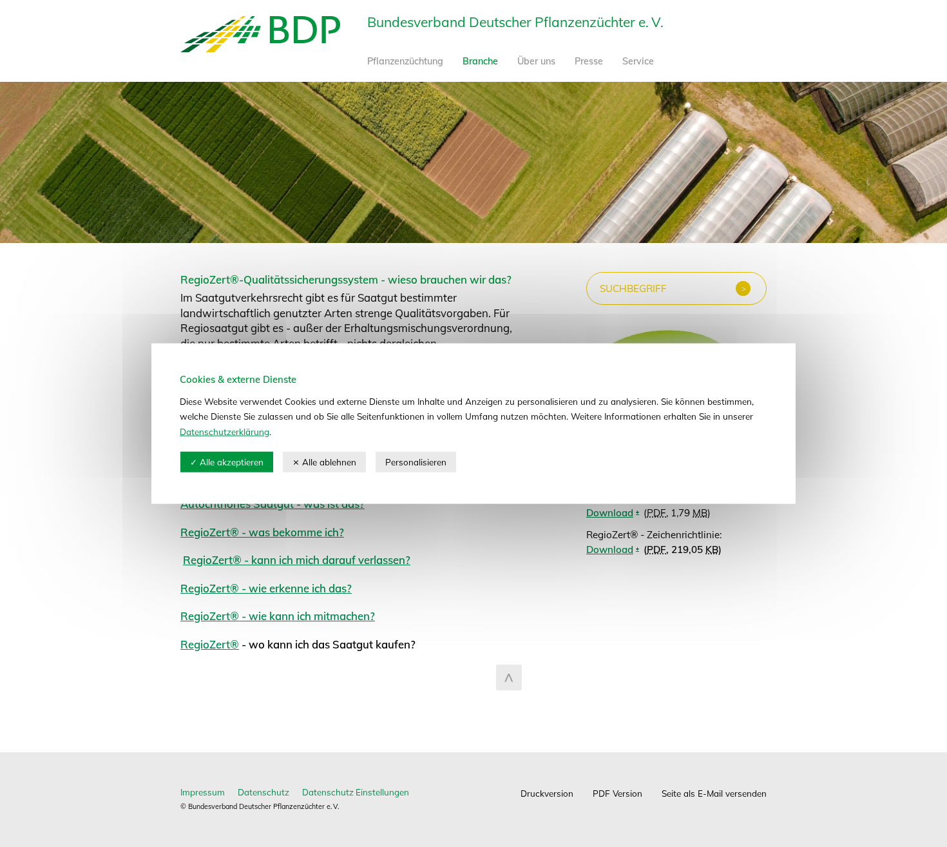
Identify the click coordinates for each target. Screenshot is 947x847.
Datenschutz (263, 791)
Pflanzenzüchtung (405, 61)
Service (638, 61)
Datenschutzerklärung (224, 430)
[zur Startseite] (260, 48)
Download (609, 549)
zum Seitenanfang (509, 677)
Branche (480, 61)
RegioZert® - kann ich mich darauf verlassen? (296, 560)
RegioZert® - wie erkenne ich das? (266, 588)
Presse (589, 61)
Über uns (536, 61)
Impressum (202, 791)
